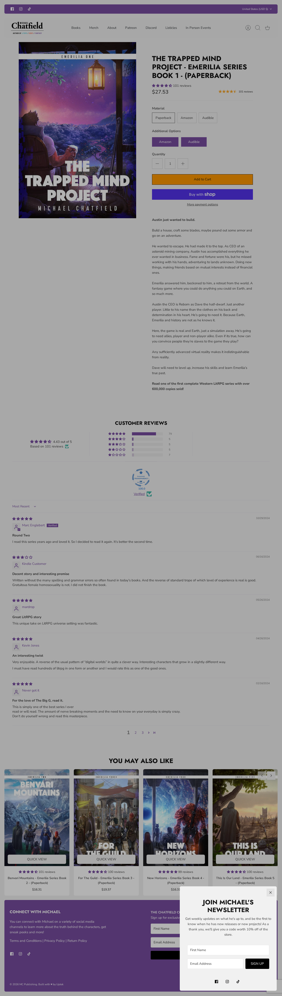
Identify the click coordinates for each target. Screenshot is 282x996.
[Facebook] (216, 981)
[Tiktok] (238, 981)
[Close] (271, 892)
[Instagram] (227, 981)
